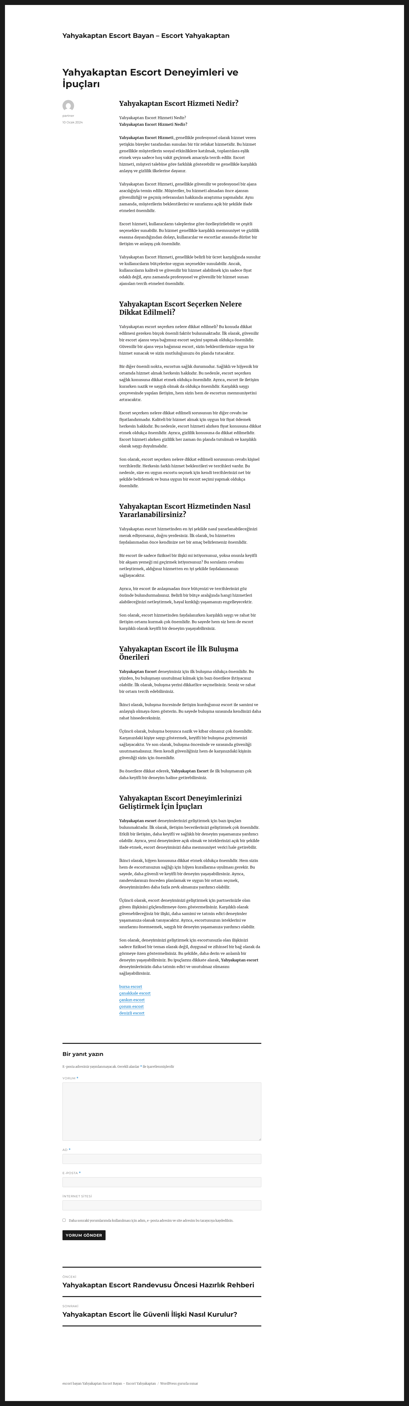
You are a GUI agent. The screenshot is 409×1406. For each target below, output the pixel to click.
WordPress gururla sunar (179, 1384)
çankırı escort (132, 999)
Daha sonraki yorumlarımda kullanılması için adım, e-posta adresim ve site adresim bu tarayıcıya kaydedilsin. (151, 1221)
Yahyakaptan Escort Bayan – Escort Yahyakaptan (146, 36)
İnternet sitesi (77, 1196)
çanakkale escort (135, 993)
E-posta (71, 1173)
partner (68, 115)
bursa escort (130, 986)
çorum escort (131, 1006)
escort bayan (72, 1384)
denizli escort (132, 1013)
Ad (66, 1150)
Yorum (70, 1078)
